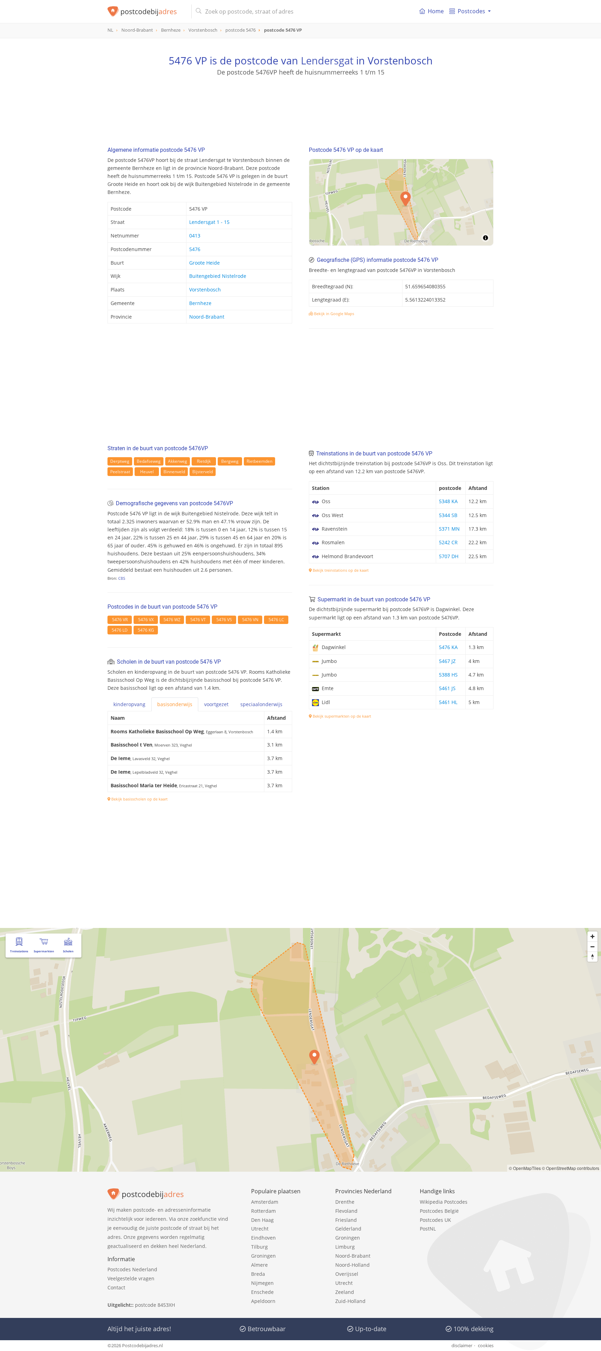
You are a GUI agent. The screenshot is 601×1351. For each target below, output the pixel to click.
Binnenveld (174, 472)
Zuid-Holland (350, 1301)
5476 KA (448, 647)
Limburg (345, 1246)
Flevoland (346, 1211)
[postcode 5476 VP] (146, 11)
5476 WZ (172, 620)
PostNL (428, 1228)
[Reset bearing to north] (592, 957)
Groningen (263, 1255)
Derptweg (119, 461)
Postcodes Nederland (132, 1269)
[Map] (300, 1050)
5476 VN (250, 620)
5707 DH (448, 556)
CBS (121, 578)
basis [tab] (174, 704)
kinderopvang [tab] (129, 704)
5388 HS (448, 674)
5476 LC (276, 620)
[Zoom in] (592, 936)
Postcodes (471, 11)
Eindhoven (263, 1237)
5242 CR (448, 542)
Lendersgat (327, 60)
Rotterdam (263, 1211)
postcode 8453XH (155, 1305)
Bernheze (200, 303)
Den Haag (262, 1220)
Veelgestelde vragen (130, 1278)
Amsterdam (264, 1201)
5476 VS (224, 620)
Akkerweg (177, 461)
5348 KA (448, 501)
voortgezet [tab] (216, 704)
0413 (194, 235)
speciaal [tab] (261, 704)
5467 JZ (447, 661)
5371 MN (449, 528)
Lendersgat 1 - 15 (209, 222)
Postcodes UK (435, 1220)
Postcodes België (439, 1211)
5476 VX (146, 620)
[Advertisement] (300, 108)
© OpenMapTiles (525, 1168)
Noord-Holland (352, 1265)
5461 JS (447, 688)
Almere (259, 1265)
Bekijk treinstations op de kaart (340, 570)
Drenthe (344, 1201)
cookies (486, 1345)
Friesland (346, 1220)
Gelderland (348, 1228)
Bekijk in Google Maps (333, 313)
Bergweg (230, 461)
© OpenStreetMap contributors (570, 1168)
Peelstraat (120, 472)
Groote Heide (204, 262)
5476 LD (120, 630)
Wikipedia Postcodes (443, 1201)
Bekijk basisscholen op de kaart (139, 799)
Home (436, 11)
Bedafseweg (149, 461)
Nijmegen (262, 1283)
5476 (194, 249)
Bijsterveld (202, 472)
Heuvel (147, 472)
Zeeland (344, 1292)
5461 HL (448, 702)
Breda (258, 1274)
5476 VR (120, 620)
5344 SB (448, 515)
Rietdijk (204, 461)
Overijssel (346, 1274)
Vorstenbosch (205, 289)
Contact (116, 1287)
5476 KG (146, 630)
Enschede (262, 1292)
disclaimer (461, 1345)
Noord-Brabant (206, 316)
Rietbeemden (259, 461)
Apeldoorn (263, 1301)
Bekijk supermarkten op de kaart (341, 716)
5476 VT (198, 620)
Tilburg (259, 1246)
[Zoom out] (592, 947)
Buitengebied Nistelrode (217, 276)
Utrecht (260, 1228)
